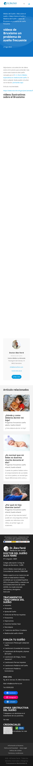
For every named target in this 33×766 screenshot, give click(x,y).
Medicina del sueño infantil (14, 633)
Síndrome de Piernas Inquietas (15, 615)
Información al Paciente (15, 745)
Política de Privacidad (11, 748)
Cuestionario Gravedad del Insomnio (17, 648)
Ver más (6, 720)
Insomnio (8, 605)
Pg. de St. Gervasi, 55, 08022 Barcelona (16, 680)
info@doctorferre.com (16, 367)
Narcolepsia (9, 627)
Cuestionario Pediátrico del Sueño (16, 665)
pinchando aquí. (18, 83)
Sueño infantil (16, 425)
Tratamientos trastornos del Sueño (13, 600)
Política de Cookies (16, 750)
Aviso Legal (23, 748)
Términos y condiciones (15, 753)
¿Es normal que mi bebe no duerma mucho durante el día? (14, 459)
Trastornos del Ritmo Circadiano (16, 630)
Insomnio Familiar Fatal (13, 624)
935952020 (10, 687)
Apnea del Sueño (10, 612)
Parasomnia (9, 618)
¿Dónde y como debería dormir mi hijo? (14, 418)
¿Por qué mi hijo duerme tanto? (13, 506)
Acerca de (6, 592)
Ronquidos (8, 608)
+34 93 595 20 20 (16, 371)
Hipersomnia (9, 621)
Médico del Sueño (9, 14)
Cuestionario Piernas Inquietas (15, 662)
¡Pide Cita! (16, 377)
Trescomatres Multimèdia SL (16, 763)
